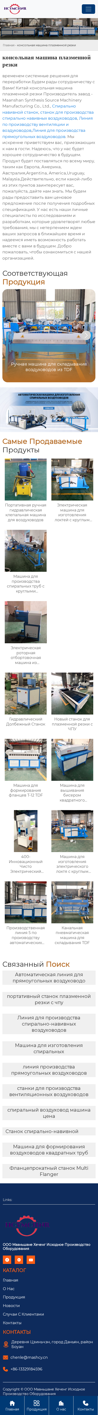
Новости (11, 1305)
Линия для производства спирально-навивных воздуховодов (48, 1024)
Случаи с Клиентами (23, 1314)
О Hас (9, 1289)
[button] (86, 335)
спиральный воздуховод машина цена (49, 1113)
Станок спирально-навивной (41, 1131)
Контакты (12, 1323)
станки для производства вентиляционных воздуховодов (48, 1091)
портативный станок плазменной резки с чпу (49, 999)
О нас (61, 1405)
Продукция (14, 1297)
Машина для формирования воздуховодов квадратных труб (49, 1150)
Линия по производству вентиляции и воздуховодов (47, 124)
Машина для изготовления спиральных (49, 1048)
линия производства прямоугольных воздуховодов (49, 1070)
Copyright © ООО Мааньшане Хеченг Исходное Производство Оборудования (44, 1391)
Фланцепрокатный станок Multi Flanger (49, 1171)
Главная (9, 45)
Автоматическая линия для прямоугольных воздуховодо (49, 978)
